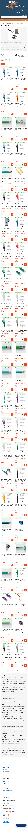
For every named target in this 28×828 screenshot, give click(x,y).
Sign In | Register (18, 12)
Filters (2, 64)
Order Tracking (6, 767)
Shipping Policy (6, 781)
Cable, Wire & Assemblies (6, 23)
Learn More (24, 15)
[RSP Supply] (14, 2)
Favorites (12, 10)
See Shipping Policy (19, 8)
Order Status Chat (21, 825)
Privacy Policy (6, 788)
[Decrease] (2, 89)
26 (20, 670)
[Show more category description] (25, 49)
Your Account (6, 771)
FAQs (4, 786)
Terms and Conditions (7, 790)
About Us (5, 773)
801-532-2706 (7, 803)
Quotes (19, 10)
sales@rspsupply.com (9, 805)
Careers (4, 774)
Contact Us (5, 785)
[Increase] (9, 89)
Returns (4, 783)
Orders (8, 10)
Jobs (16, 10)
